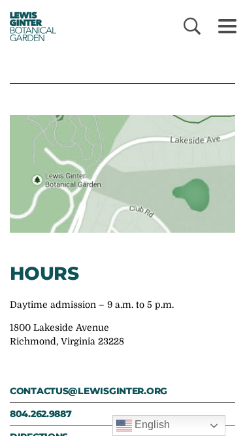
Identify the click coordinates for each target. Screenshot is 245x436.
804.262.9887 (41, 414)
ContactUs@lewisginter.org (88, 391)
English (151, 424)
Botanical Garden (28, 26)
